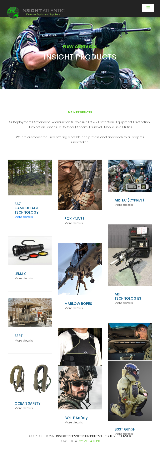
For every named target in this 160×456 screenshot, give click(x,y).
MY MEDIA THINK (89, 441)
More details (24, 217)
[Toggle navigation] (148, 8)
